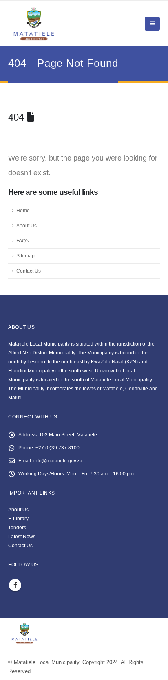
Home (23, 210)
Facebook (15, 585)
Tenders (17, 527)
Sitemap (25, 255)
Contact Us (28, 270)
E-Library (18, 518)
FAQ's (22, 240)
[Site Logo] (53, 24)
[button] (152, 24)
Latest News (21, 536)
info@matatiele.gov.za (57, 460)
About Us (26, 225)
